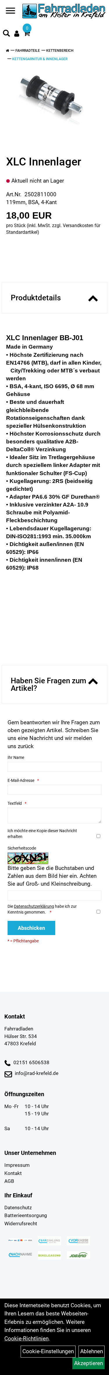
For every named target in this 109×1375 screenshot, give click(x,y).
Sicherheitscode (22, 848)
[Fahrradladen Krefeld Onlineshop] (64, 11)
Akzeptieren (88, 1363)
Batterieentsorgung (25, 1215)
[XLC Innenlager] (52, 101)
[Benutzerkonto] (16, 33)
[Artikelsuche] (6, 34)
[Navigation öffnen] (10, 12)
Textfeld (15, 803)
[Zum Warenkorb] (27, 34)
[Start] (7, 51)
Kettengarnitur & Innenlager (39, 59)
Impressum (17, 1165)
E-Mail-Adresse (21, 780)
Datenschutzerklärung (34, 906)
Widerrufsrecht (20, 1223)
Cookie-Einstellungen (48, 1351)
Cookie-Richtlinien (26, 1338)
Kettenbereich (60, 51)
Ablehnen (91, 1351)
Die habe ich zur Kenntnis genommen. (42, 909)
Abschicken (31, 928)
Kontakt (13, 1173)
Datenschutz (18, 1207)
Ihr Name (16, 757)
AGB (9, 1181)
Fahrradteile (27, 51)
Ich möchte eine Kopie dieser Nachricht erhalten (42, 833)
